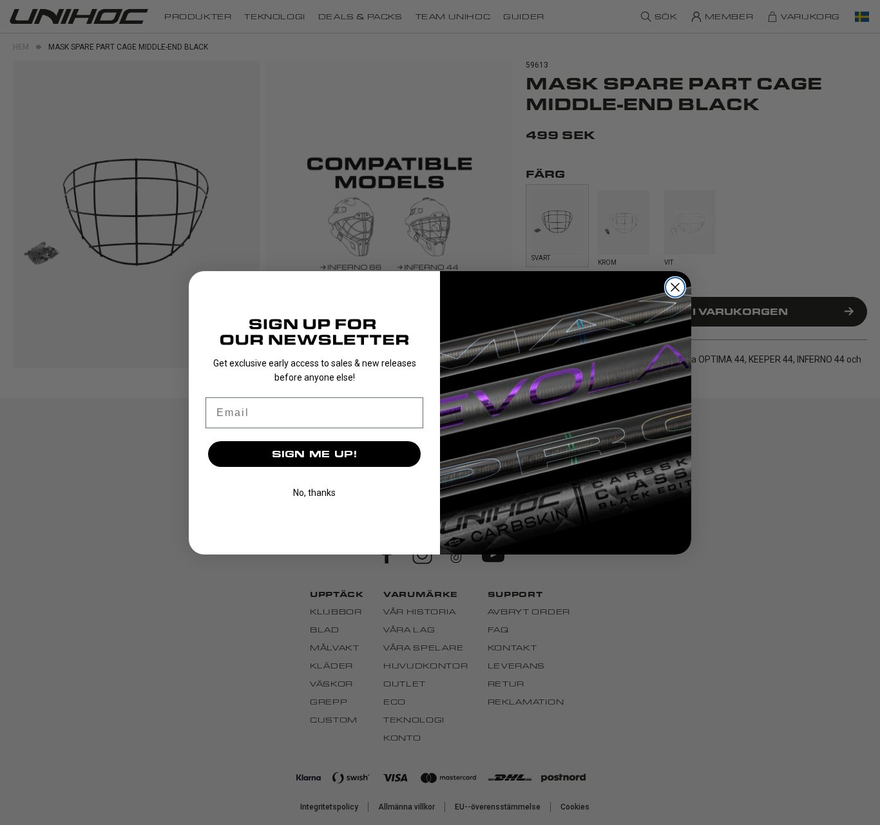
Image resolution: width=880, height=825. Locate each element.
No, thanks (314, 493)
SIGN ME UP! (315, 454)
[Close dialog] (675, 287)
